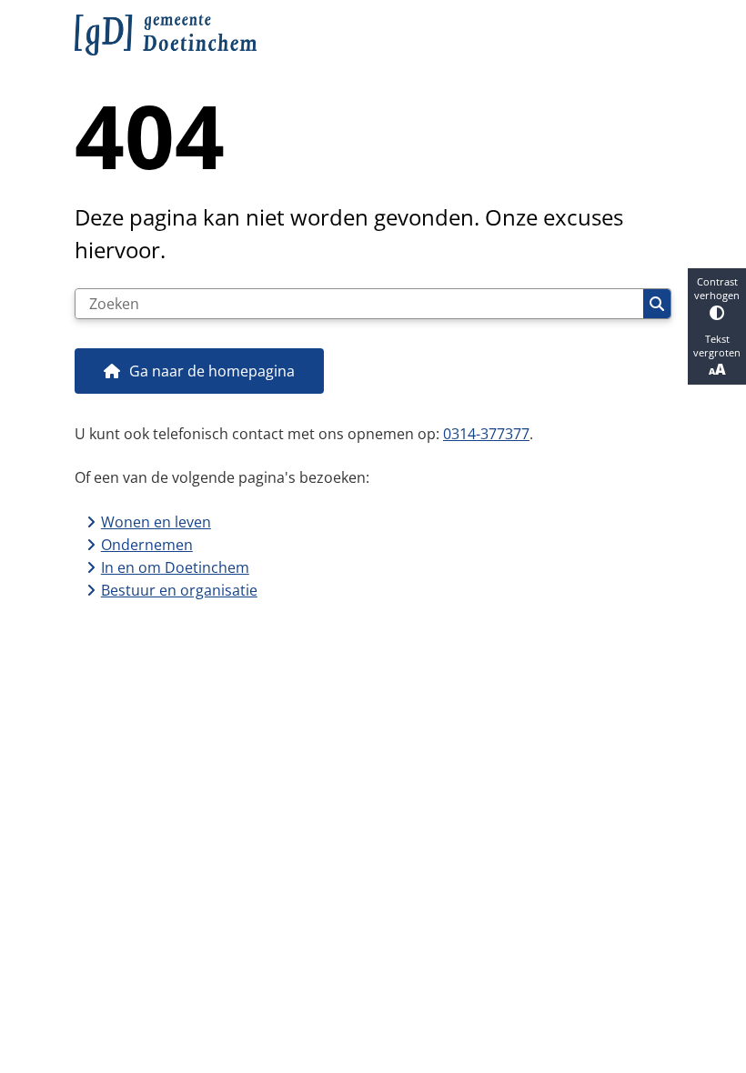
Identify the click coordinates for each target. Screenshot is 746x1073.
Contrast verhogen (717, 288)
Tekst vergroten (717, 345)
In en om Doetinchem (175, 567)
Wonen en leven (156, 522)
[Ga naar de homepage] (373, 35)
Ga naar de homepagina (212, 371)
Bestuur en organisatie (179, 590)
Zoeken (657, 303)
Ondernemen (147, 545)
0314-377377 (486, 434)
